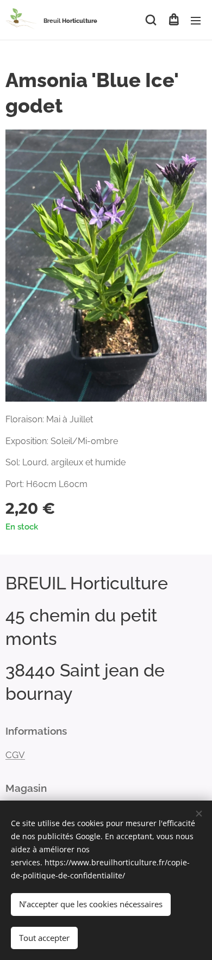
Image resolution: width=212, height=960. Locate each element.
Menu (196, 20)
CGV (15, 754)
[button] (151, 20)
